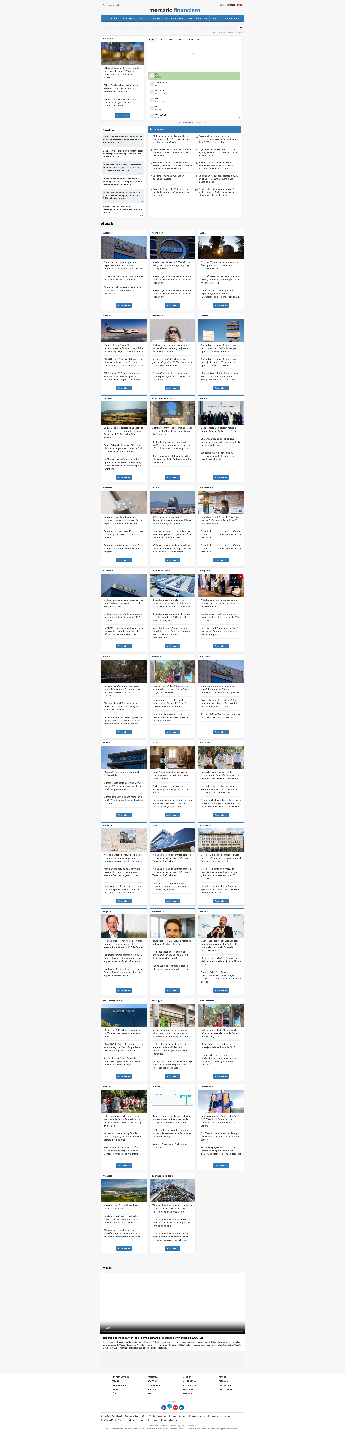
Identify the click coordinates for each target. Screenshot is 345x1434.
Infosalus (188, 1393)
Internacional (119, 1385)
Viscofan (107, 1176)
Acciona (107, 233)
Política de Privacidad (199, 1416)
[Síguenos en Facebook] (163, 1408)
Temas (226, 1416)
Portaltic (153, 1389)
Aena (105, 316)
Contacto (105, 1416)
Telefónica (205, 1087)
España (115, 1381)
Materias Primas (175, 18)
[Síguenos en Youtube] (175, 1408)
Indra (154, 825)
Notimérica (225, 1385)
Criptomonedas (198, 18)
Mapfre (107, 911)
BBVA (155, 488)
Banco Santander (161, 398)
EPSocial (152, 1393)
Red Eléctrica (207, 1001)
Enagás (204, 571)
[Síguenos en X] (169, 1408)
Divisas (157, 18)
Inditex (106, 825)
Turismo (223, 1381)
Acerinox (156, 233)
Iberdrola (205, 743)
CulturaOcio (190, 1381)
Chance (187, 1377)
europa (236, 5)
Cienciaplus (154, 1385)
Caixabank (205, 488)
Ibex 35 (107, 39)
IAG (153, 743)
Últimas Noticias (121, 1377)
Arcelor (204, 316)
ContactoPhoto (227, 1389)
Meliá (203, 911)
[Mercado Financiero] (175, 12)
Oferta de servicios (157, 1416)
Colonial (204, 825)
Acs (202, 233)
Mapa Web (216, 1416)
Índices (143, 18)
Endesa (155, 657)
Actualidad (111, 18)
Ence (105, 657)
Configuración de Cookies (113, 1420)
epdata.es (188, 1389)
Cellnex (107, 571)
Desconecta (189, 1385)
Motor (222, 1377)
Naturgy (156, 1001)
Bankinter (108, 488)
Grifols (106, 743)
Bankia (203, 398)
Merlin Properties (112, 1001)
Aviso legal (117, 1416)
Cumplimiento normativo (135, 1416)
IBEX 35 (216, 18)
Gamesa (156, 1087)
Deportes (117, 1389)
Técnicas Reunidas (161, 1176)
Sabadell (107, 398)
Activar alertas (123, 116)
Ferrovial (205, 657)
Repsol (106, 1087)
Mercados (128, 18)
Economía (153, 1377)
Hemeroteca (152, 1420)
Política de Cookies (177, 1416)
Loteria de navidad (136, 1420)
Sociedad (152, 1381)
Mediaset (157, 911)
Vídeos (115, 1393)
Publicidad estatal (169, 1420)
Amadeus (156, 316)
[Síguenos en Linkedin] (181, 1408)
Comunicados (232, 18)
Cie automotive (160, 571)
